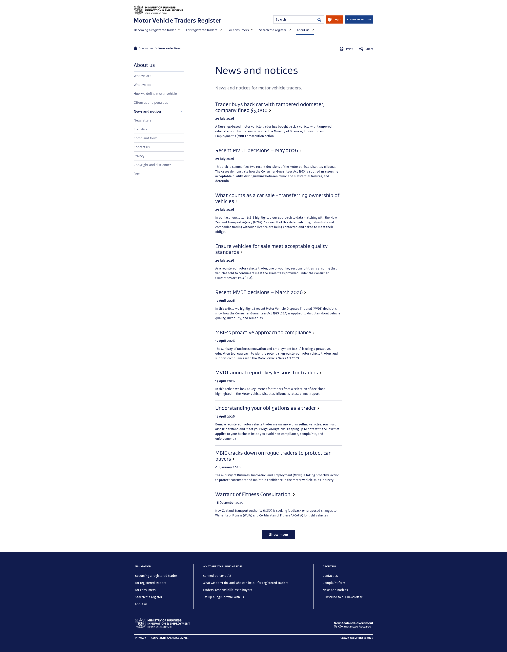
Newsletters (143, 120)
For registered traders (150, 583)
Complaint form (145, 138)
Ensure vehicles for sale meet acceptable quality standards (271, 249)
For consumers (145, 590)
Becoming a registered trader (156, 576)
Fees (137, 174)
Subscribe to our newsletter (342, 597)
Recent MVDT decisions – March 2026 (259, 292)
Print (349, 49)
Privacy (139, 156)
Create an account (359, 19)
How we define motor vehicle (155, 93)
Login (334, 21)
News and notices (148, 111)
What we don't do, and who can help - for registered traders (245, 583)
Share (369, 49)
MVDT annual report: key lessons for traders (266, 373)
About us (147, 48)
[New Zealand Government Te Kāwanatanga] (353, 625)
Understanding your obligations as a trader (265, 408)
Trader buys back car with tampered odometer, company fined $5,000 (270, 107)
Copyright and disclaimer (152, 165)
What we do (142, 85)
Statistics (140, 129)
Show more (278, 534)
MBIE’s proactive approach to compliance (263, 332)
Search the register (148, 597)
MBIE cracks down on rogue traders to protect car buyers (273, 456)
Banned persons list (217, 576)
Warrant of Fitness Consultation (253, 494)
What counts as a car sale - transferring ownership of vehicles (277, 198)
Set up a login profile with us (223, 597)
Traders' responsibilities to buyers (227, 590)
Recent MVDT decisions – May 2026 (256, 150)
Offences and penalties (151, 102)
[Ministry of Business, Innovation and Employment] (162, 623)
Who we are (142, 76)
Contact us (142, 147)
